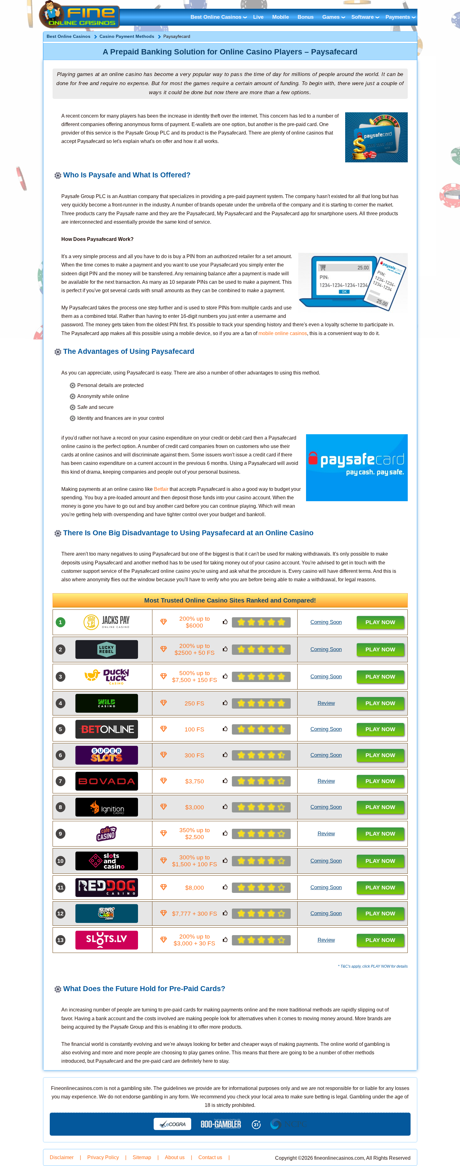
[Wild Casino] (106, 703)
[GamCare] (221, 1124)
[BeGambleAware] (288, 1124)
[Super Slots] (106, 755)
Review (326, 703)
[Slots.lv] (106, 940)
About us (175, 1157)
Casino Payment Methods (127, 36)
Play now (380, 622)
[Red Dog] (106, 887)
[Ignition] (106, 807)
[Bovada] (106, 781)
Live (258, 17)
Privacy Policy (103, 1157)
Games (331, 17)
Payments (398, 17)
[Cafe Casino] (106, 833)
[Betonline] (106, 729)
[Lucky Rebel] (106, 649)
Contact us (210, 1157)
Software (362, 17)
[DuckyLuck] (106, 676)
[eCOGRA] (172, 1124)
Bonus (306, 17)
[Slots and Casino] (106, 861)
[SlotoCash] (106, 913)
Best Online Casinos (216, 17)
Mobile (280, 17)
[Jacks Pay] (106, 622)
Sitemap (142, 1157)
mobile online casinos (282, 333)
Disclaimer (62, 1157)
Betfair (161, 489)
